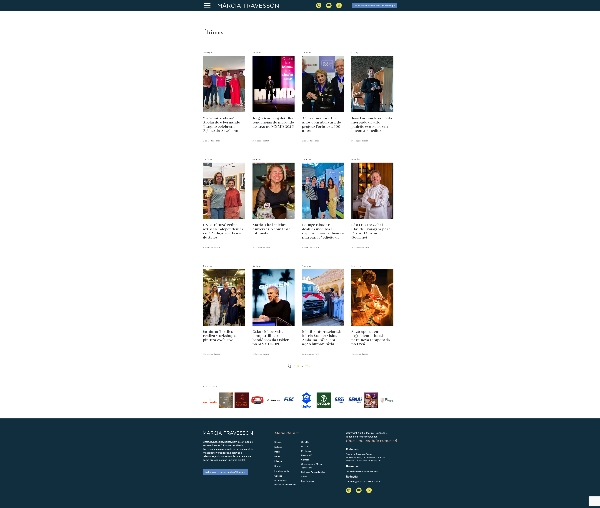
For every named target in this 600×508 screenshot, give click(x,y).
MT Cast (305, 446)
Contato (305, 459)
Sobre (304, 476)
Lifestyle (278, 461)
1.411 (306, 366)
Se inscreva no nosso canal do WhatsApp (375, 5)
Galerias (278, 475)
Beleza (277, 466)
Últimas (278, 441)
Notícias (278, 446)
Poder (277, 451)
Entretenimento (281, 470)
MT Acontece (280, 480)
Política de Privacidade (285, 484)
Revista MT (306, 455)
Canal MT (305, 441)
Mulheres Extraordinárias (313, 472)
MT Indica (306, 450)
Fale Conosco (308, 480)
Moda (277, 456)
